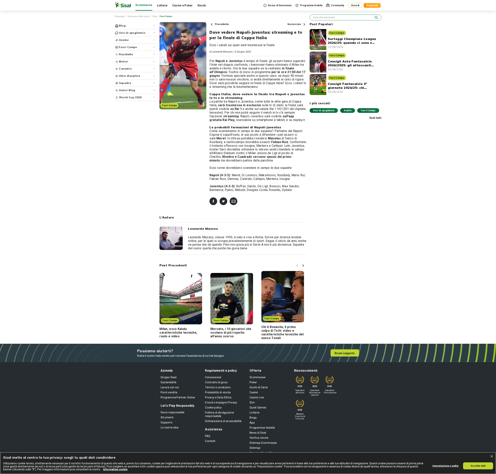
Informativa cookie (115, 469)
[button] (277, 5)
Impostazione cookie (445, 465)
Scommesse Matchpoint (138, 16)
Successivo (294, 24)
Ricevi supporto (345, 353)
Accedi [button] (355, 5)
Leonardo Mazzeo (222, 51)
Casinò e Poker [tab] (182, 5)
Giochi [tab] (201, 5)
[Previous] (298, 266)
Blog (154, 16)
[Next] (304, 266)
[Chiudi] (491, 456)
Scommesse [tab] (143, 5)
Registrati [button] (372, 5)
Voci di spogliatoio (324, 110)
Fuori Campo (368, 110)
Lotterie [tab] (162, 5)
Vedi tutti (375, 117)
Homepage (120, 16)
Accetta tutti (478, 465)
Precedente (221, 24)
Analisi (347, 110)
